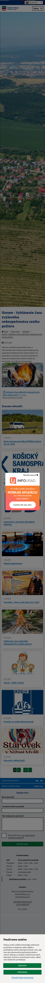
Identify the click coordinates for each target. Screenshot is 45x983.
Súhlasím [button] (22, 965)
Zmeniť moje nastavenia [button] (23, 977)
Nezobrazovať (29, 475)
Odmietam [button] (22, 972)
